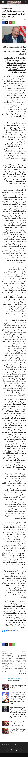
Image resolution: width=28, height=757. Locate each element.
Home (3, 5)
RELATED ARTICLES (14, 679)
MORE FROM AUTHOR (14, 680)
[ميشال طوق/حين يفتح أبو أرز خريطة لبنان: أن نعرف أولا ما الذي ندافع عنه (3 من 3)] (5, 723)
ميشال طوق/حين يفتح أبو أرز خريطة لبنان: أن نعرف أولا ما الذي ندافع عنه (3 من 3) (18, 723)
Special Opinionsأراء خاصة (11, 5)
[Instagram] (11, 750)
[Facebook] (3, 22)
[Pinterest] (10, 22)
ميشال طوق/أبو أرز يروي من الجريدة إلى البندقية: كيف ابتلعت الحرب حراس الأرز (18, 731)
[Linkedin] (16, 750)
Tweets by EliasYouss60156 (9, 744)
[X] (6, 22)
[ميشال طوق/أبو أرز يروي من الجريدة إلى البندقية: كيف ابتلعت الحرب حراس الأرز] (5, 731)
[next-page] (5, 737)
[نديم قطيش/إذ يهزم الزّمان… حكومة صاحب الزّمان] (5, 687)
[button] (2, 2)
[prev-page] (3, 737)
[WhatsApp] (13, 22)
